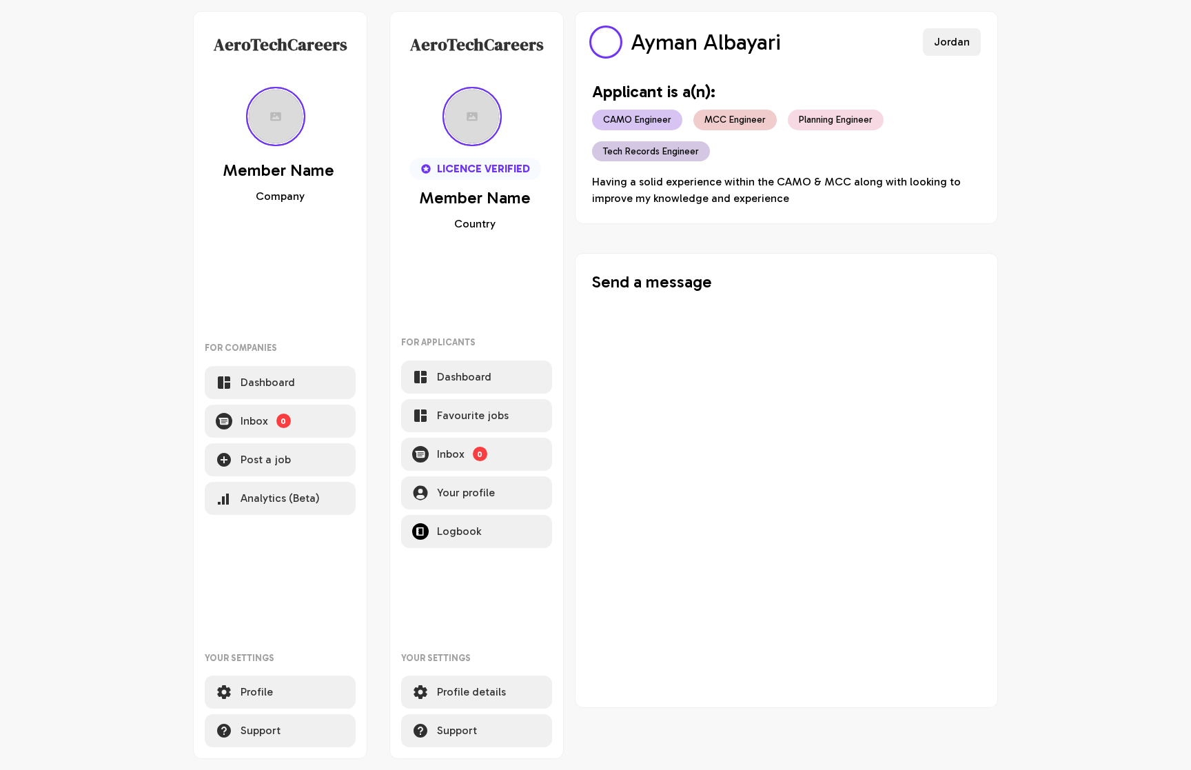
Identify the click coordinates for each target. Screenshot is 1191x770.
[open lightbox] (606, 42)
